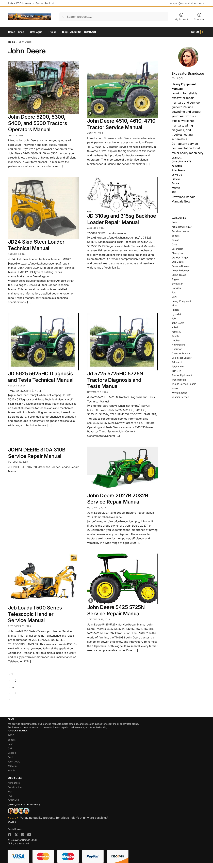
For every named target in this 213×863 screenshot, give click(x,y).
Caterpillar (177, 248)
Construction (15, 787)
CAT (10, 748)
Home (11, 41)
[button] (198, 32)
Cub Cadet (178, 261)
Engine (175, 279)
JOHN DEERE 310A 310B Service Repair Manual (36, 453)
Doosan (12, 752)
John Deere (178, 322)
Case (174, 244)
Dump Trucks (179, 274)
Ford (174, 292)
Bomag (175, 240)
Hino (174, 305)
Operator (177, 349)
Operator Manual (181, 353)
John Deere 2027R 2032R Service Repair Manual (117, 498)
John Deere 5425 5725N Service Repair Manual (116, 610)
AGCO (11, 735)
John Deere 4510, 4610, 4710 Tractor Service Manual (121, 124)
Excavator (177, 283)
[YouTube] (29, 835)
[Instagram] (23, 835)
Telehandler (178, 366)
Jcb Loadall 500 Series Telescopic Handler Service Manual (35, 614)
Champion (177, 253)
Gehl (174, 296)
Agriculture (14, 782)
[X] (16, 835)
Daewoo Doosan (180, 266)
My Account (181, 19)
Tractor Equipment (182, 375)
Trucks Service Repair (184, 383)
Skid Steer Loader (181, 357)
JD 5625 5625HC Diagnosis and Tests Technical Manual (41, 376)
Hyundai (176, 314)
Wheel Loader (179, 392)
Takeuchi (177, 362)
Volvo (175, 388)
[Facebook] (10, 835)
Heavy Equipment (181, 301)
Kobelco (176, 327)
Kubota (175, 336)
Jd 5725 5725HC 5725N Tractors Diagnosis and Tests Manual (115, 379)
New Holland (179, 344)
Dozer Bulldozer (180, 270)
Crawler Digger (180, 257)
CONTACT (13, 800)
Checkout (199, 19)
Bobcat (175, 235)
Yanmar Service (180, 397)
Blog (10, 791)
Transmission (179, 379)
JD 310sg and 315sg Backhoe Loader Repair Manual (121, 219)
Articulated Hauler (181, 226)
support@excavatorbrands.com (187, 3)
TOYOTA (177, 370)
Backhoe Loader (181, 231)
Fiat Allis (176, 288)
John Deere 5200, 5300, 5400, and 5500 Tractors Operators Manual (37, 123)
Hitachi (175, 309)
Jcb (174, 318)
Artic (174, 222)
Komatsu (176, 331)
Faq (10, 795)
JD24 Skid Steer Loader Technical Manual (36, 245)
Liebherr (176, 340)
